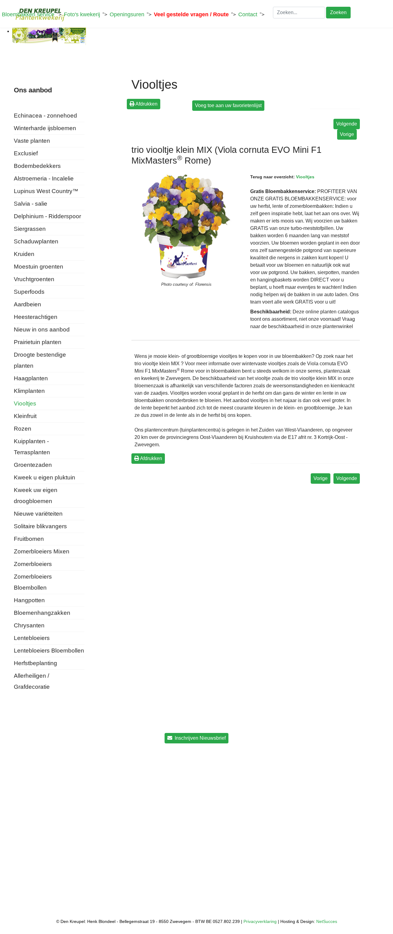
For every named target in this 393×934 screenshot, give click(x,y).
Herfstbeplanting (35, 663)
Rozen (22, 428)
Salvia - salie (30, 203)
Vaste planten (32, 141)
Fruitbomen (29, 539)
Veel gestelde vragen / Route (191, 14)
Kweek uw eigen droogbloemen (35, 495)
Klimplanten (29, 391)
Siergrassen (30, 229)
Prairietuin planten (37, 342)
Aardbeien (27, 304)
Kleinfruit (25, 416)
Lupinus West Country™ (46, 191)
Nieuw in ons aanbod (42, 329)
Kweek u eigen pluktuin (44, 477)
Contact (247, 14)
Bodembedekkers (37, 166)
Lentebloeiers (32, 638)
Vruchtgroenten (34, 279)
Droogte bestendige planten (40, 360)
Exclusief (26, 153)
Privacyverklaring (260, 921)
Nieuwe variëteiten (38, 513)
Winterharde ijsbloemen (45, 128)
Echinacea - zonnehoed (45, 115)
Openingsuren (127, 14)
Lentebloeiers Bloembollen (49, 650)
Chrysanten (29, 625)
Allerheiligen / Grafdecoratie (32, 681)
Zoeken (338, 12)
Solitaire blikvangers (40, 526)
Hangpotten (29, 600)
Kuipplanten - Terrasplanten (32, 446)
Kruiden (24, 254)
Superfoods (29, 292)
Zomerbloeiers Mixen (41, 551)
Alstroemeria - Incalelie (44, 178)
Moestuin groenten (38, 266)
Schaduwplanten (36, 241)
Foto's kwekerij (82, 14)
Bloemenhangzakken (42, 613)
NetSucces (326, 921)
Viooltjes (25, 403)
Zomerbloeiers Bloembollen (33, 582)
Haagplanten (31, 378)
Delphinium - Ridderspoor (47, 216)
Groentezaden (33, 465)
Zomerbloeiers (33, 564)
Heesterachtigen (35, 317)
